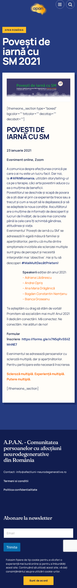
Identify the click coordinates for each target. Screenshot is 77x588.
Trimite (12, 547)
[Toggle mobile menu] (60, 4)
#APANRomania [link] (22, 178)
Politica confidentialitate (20, 489)
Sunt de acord (38, 580)
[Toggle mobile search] (70, 4)
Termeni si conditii (16, 481)
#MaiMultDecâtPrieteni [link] (40, 263)
